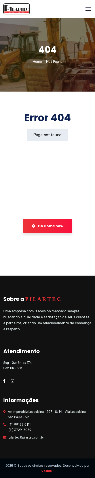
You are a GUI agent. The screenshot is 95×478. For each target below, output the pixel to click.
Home (37, 61)
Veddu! (47, 471)
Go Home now (50, 226)
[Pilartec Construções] (16, 8)
